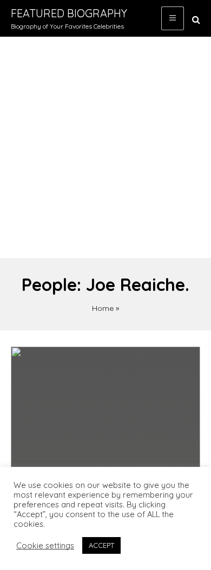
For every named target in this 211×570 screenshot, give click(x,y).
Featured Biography (69, 13)
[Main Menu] (172, 18)
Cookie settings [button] (45, 546)
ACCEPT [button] (101, 545)
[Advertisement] (105, 147)
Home (103, 308)
